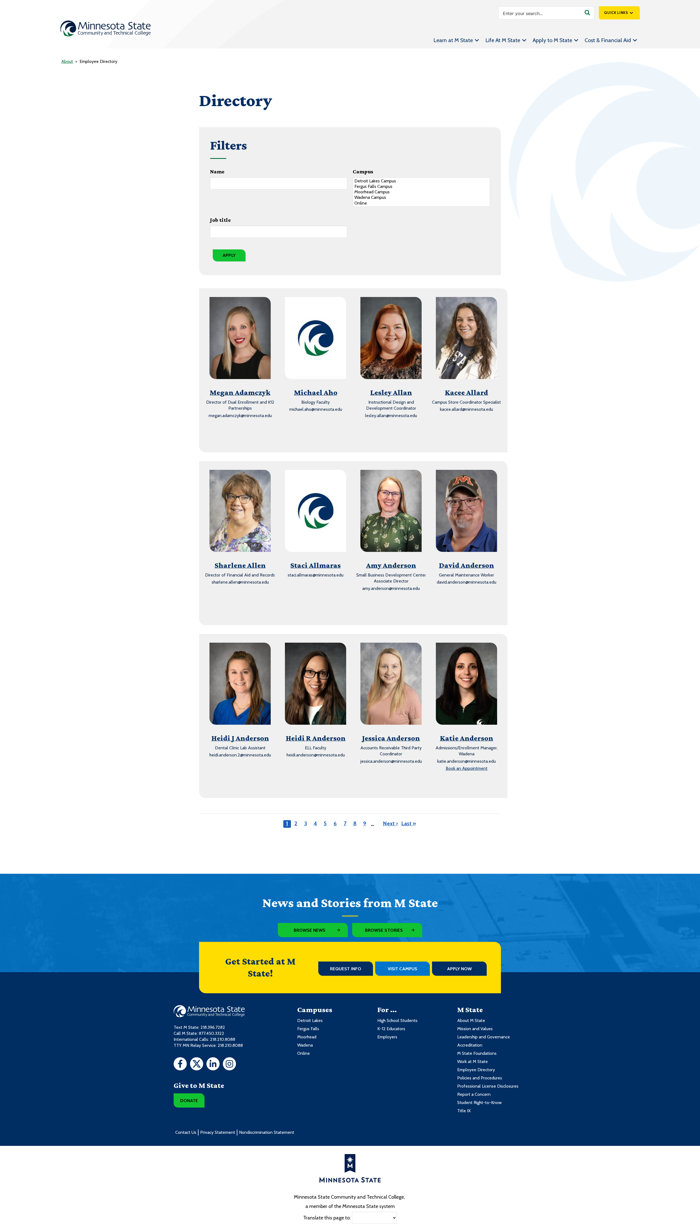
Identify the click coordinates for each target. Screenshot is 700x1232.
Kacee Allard (466, 392)
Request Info (345, 968)
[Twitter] (196, 1064)
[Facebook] (180, 1064)
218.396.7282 (212, 1027)
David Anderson (466, 565)
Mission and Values (475, 1028)
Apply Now (459, 968)
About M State (471, 1020)
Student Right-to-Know (479, 1102)
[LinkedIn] (213, 1064)
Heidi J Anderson (240, 738)
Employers (387, 1036)
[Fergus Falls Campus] (421, 186)
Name (217, 171)
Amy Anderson (391, 565)
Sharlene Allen (240, 565)
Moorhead (306, 1036)
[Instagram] (229, 1064)
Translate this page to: (327, 1217)
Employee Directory (476, 1069)
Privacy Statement (217, 1132)
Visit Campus (402, 968)
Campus (363, 171)
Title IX (464, 1110)
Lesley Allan (391, 392)
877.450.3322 (211, 1033)
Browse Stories (384, 930)
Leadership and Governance (483, 1036)
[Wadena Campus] (421, 197)
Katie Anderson (466, 738)
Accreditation (469, 1045)
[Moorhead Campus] (421, 192)
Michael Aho (315, 392)
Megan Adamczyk (240, 392)
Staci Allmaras (315, 565)
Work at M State (472, 1061)
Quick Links (616, 12)
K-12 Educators (391, 1028)
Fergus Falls (308, 1028)
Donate (189, 1100)
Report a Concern (474, 1094)
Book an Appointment (467, 768)
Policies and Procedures (479, 1077)
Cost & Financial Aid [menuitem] (608, 40)
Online (303, 1053)
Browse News (310, 930)
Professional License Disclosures (487, 1086)
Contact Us (185, 1132)
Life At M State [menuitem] (502, 40)
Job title (220, 220)
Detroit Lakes (310, 1020)
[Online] (421, 203)
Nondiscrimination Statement (266, 1132)
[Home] (105, 28)
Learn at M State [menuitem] (453, 40)
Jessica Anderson (391, 738)
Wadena (305, 1045)
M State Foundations (477, 1053)
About (67, 61)
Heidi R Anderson (316, 738)
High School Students (397, 1020)
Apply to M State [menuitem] (552, 40)
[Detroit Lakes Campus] (421, 181)
